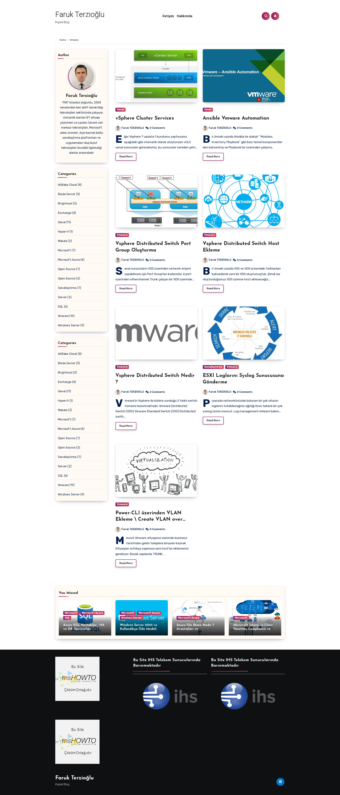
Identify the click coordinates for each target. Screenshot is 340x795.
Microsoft (64, 250)
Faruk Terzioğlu (79, 14)
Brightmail (65, 203)
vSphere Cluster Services (144, 118)
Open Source (66, 269)
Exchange (65, 213)
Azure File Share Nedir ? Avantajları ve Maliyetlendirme (195, 629)
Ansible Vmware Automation (236, 118)
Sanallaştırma (67, 288)
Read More (125, 156)
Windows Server (69, 325)
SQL (60, 306)
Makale (62, 241)
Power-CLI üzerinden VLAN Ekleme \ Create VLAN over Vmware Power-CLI (149, 519)
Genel (62, 222)
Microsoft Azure (69, 259)
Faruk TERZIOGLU (132, 127)
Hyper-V (63, 231)
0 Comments (157, 127)
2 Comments (157, 392)
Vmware (63, 316)
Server (62, 297)
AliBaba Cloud (67, 184)
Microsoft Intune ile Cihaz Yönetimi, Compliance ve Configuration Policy (253, 629)
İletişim (168, 16)
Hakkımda (184, 16)
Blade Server (66, 194)
